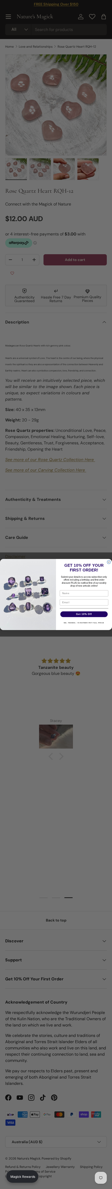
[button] (22, 1176)
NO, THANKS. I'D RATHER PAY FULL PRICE (84, 623)
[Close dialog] (108, 562)
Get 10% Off (84, 614)
